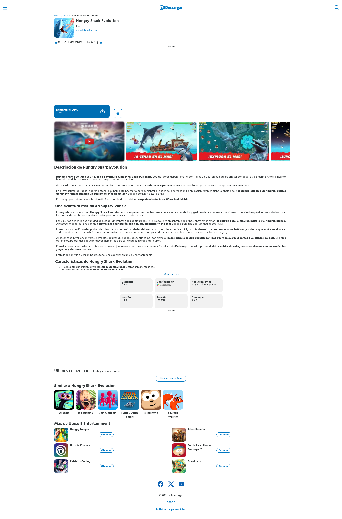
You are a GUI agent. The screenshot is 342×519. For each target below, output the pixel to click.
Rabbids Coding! (80, 461)
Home (57, 16)
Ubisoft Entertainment (87, 30)
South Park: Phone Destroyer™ (199, 447)
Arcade (67, 16)
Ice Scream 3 (86, 412)
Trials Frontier (196, 429)
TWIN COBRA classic (129, 414)
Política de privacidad (171, 509)
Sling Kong (151, 412)
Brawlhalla (194, 461)
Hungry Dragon (79, 429)
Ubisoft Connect (80, 445)
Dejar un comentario (171, 378)
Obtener (106, 434)
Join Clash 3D (107, 412)
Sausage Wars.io (173, 414)
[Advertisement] (171, 75)
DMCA (171, 502)
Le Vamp (64, 412)
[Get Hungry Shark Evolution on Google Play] (164, 285)
